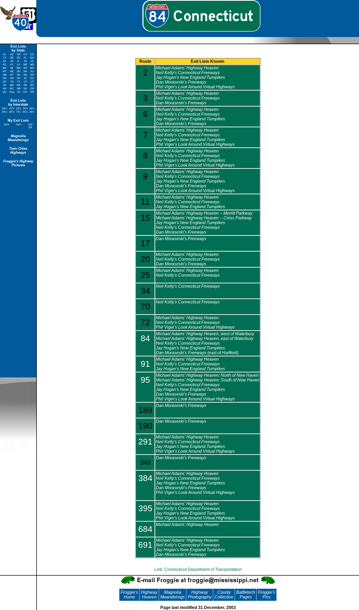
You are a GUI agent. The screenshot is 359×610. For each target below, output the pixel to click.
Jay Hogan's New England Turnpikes (190, 77)
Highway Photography (200, 594)
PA (18, 78)
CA (25, 54)
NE (12, 71)
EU (25, 91)
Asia (11, 91)
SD (4, 81)
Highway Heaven (149, 594)
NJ (32, 71)
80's (25, 111)
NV (18, 71)
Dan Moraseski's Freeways (181, 82)
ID (12, 61)
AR (18, 54)
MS (25, 67)
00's (4, 108)
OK (5, 78)
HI (4, 61)
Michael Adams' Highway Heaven (187, 68)
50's (4, 111)
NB (18, 88)
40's (31, 108)
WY (32, 85)
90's (31, 111)
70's (18, 111)
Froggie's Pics (266, 594)
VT (32, 81)
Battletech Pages (245, 594)
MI (11, 67)
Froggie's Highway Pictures (18, 163)
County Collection (223, 594)
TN (11, 81)
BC (12, 88)
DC (18, 57)
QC (5, 91)
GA (32, 57)
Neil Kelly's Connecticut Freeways (188, 72)
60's (11, 111)
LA (18, 64)
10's (11, 108)
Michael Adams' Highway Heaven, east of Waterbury (204, 338)
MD (32, 64)
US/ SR (30, 126)
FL (25, 57)
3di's (18, 124)
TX (18, 81)
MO (32, 67)
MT (4, 71)
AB (4, 88)
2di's (6, 124)
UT (25, 81)
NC (18, 74)
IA (32, 61)
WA (12, 85)
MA (5, 67)
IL (18, 61)
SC (32, 78)
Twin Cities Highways (18, 150)
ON (32, 88)
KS (4, 64)
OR (12, 78)
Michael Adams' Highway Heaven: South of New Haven (207, 380)
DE (12, 57)
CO (32, 54)
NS (25, 88)
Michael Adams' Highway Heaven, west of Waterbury (205, 334)
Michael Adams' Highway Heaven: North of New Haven (207, 375)
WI (25, 85)
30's (25, 108)
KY (12, 64)
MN (18, 67)
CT (4, 57)
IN (25, 61)
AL (4, 54)
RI (25, 78)
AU (18, 91)
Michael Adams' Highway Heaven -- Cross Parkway (204, 218)
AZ (11, 54)
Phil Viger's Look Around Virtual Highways (195, 87)
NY (12, 74)
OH (32, 74)
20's (18, 108)
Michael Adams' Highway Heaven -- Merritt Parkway (204, 213)
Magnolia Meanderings (18, 138)
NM (5, 74)
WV (19, 85)
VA (4, 85)
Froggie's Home (129, 594)
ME (25, 64)
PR (32, 91)
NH (25, 71)
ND (25, 74)
